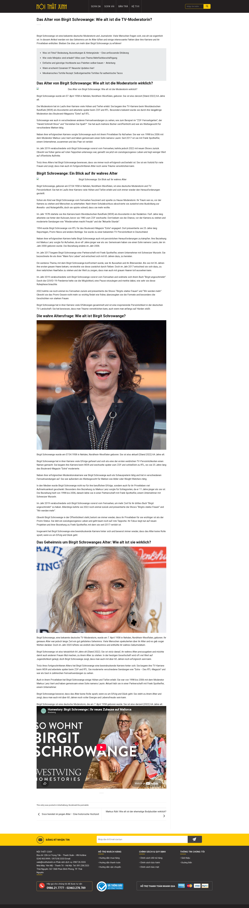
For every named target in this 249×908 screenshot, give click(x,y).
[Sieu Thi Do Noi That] (61, 6)
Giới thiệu (185, 858)
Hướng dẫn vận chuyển (110, 867)
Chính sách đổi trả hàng (151, 858)
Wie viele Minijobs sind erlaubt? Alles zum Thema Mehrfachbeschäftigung (80, 58)
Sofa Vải (109, 6)
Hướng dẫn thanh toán (109, 862)
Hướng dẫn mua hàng (109, 858)
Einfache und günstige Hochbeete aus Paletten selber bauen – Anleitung (79, 63)
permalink (84, 805)
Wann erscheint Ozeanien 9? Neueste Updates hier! (68, 68)
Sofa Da (96, 6)
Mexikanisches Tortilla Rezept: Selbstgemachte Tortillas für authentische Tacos (83, 73)
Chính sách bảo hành (150, 862)
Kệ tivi (135, 6)
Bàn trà (123, 6)
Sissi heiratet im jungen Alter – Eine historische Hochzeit (70, 814)
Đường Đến (186, 862)
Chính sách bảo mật (149, 867)
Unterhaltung (62, 805)
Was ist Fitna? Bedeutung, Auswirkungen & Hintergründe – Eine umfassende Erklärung (86, 52)
